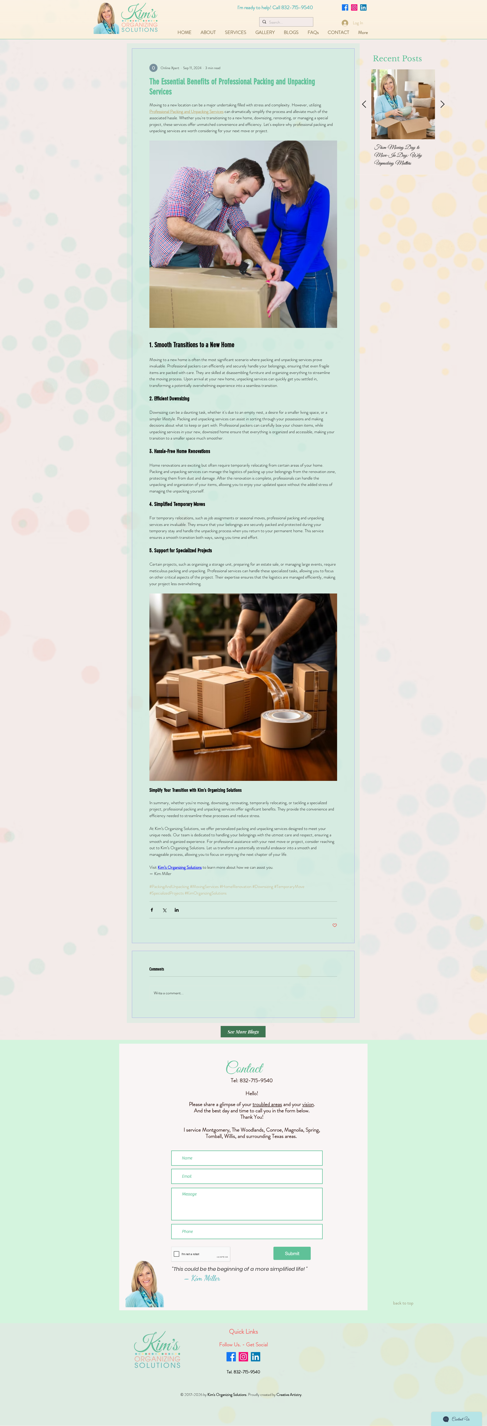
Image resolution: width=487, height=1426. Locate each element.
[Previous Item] (364, 104)
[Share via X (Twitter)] (164, 909)
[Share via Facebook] (151, 909)
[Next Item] (442, 104)
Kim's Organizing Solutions (227, 1394)
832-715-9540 (297, 7)
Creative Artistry (289, 1394)
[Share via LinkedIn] (176, 909)
